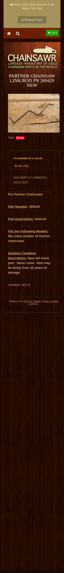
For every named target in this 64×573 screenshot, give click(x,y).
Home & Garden (32, 301)
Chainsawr (32, 60)
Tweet (11, 137)
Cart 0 (53, 32)
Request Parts (33, 19)
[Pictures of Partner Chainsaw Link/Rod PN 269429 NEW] (34, 113)
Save (21, 137)
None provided (50, 301)
